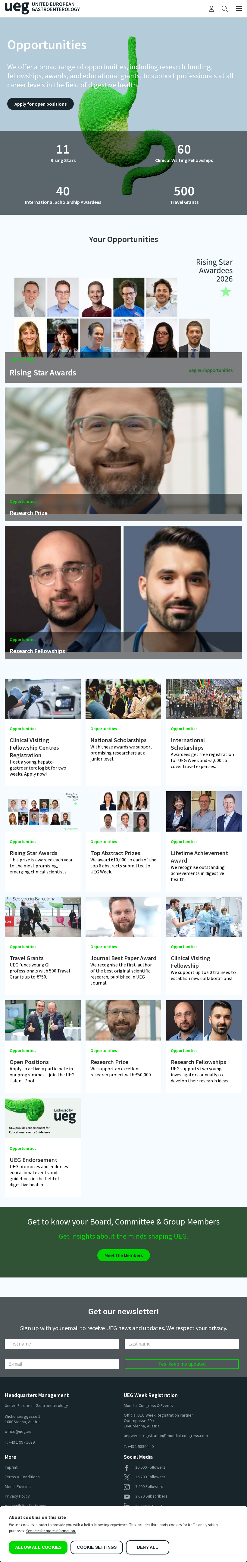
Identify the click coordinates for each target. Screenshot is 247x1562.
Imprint (11, 1467)
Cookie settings (97, 1547)
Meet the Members (124, 1255)
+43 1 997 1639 (22, 1442)
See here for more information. (51, 1530)
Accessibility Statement (26, 1505)
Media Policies (18, 1486)
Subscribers (151, 1496)
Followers (150, 1467)
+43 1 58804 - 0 (141, 1446)
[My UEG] (211, 8)
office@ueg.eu (18, 1431)
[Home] (64, 8)
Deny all (147, 1547)
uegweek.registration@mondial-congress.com (166, 1435)
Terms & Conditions (22, 1477)
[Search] (224, 8)
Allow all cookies (38, 1547)
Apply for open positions (40, 104)
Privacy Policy (17, 1496)
